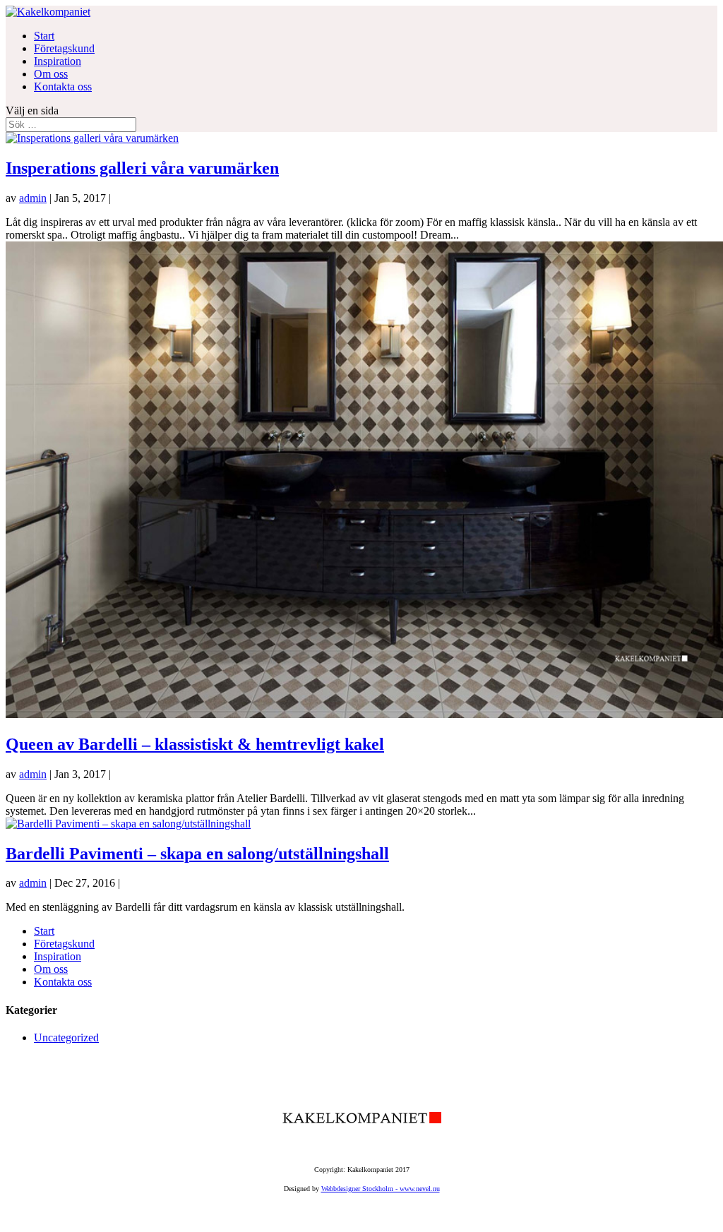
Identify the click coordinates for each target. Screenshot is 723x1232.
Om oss (51, 74)
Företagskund (64, 48)
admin (33, 198)
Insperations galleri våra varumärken (142, 168)
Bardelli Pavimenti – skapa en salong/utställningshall (197, 853)
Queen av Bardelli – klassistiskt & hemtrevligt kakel (195, 744)
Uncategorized (66, 1037)
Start (44, 36)
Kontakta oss (63, 86)
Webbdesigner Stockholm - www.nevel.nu (380, 1188)
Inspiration (57, 61)
